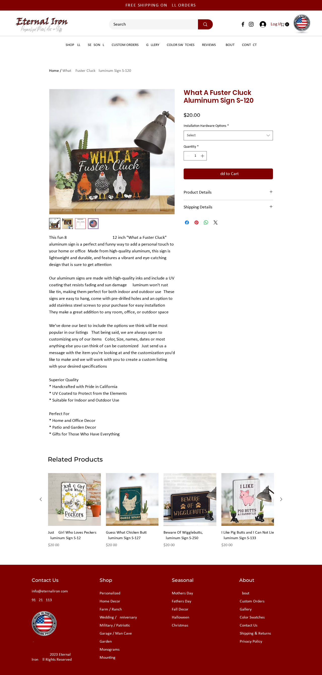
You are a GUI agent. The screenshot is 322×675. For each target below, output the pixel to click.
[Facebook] (243, 24)
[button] (285, 24)
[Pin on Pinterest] (196, 222)
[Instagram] (251, 24)
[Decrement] (187, 155)
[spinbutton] (195, 155)
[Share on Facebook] (187, 222)
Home (54, 71)
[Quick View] (74, 499)
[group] (161, 513)
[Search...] (205, 24)
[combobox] (228, 135)
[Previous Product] (41, 499)
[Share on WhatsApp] (206, 222)
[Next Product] (281, 499)
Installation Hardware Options (206, 126)
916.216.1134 (43, 600)
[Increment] (203, 155)
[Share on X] (216, 222)
